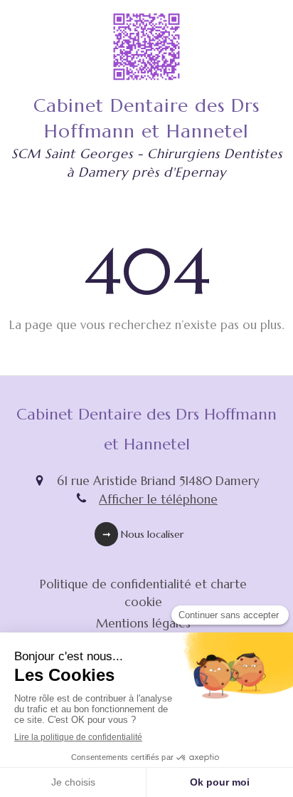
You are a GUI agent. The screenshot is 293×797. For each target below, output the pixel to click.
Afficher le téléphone (158, 499)
